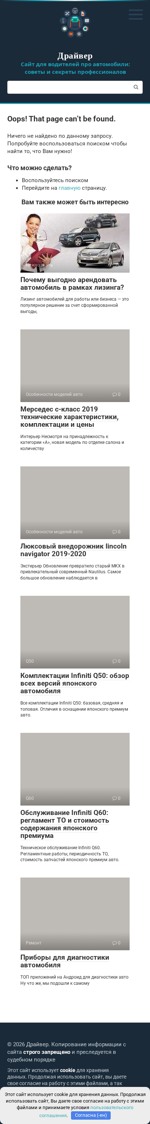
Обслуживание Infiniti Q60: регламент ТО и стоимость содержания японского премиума (64, 824)
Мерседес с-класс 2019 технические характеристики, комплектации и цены (69, 417)
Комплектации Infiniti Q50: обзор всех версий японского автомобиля (74, 683)
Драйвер (75, 55)
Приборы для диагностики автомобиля (64, 961)
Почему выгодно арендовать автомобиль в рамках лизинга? (72, 284)
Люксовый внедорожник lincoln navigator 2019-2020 (73, 550)
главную (69, 188)
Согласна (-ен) (91, 1115)
